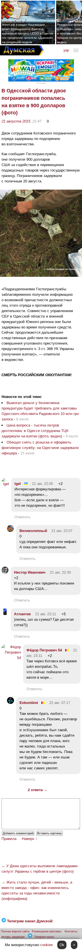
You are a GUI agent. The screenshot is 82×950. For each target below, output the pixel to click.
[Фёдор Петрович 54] (11, 658)
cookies (46, 945)
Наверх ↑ (29, 839)
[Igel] (5, 484)
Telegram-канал (44, 936)
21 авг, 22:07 (61, 531)
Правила (9, 839)
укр (66, 50)
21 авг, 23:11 (45, 614)
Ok (61, 945)
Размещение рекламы (46, 931)
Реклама (41, 83)
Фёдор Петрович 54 (44, 650)
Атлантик (22, 614)
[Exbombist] (10, 702)
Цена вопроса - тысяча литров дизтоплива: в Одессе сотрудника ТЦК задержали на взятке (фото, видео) (35, 430)
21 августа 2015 (16, 121)
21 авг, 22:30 (60, 572)
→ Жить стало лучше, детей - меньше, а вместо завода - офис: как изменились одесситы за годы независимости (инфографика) (37, 890)
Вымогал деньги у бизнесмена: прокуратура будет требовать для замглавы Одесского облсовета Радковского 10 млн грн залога (40, 411)
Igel (17, 484)
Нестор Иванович (29, 572)
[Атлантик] (5, 614)
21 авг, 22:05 (42, 484)
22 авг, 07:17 (59, 703)
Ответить (22, 517)
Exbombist (28, 703)
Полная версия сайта (15, 931)
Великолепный (33, 531)
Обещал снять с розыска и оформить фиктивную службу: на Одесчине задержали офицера (40, 447)
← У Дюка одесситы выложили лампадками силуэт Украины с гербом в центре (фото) (40, 869)
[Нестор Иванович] (5, 572)
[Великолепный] (10, 531)
